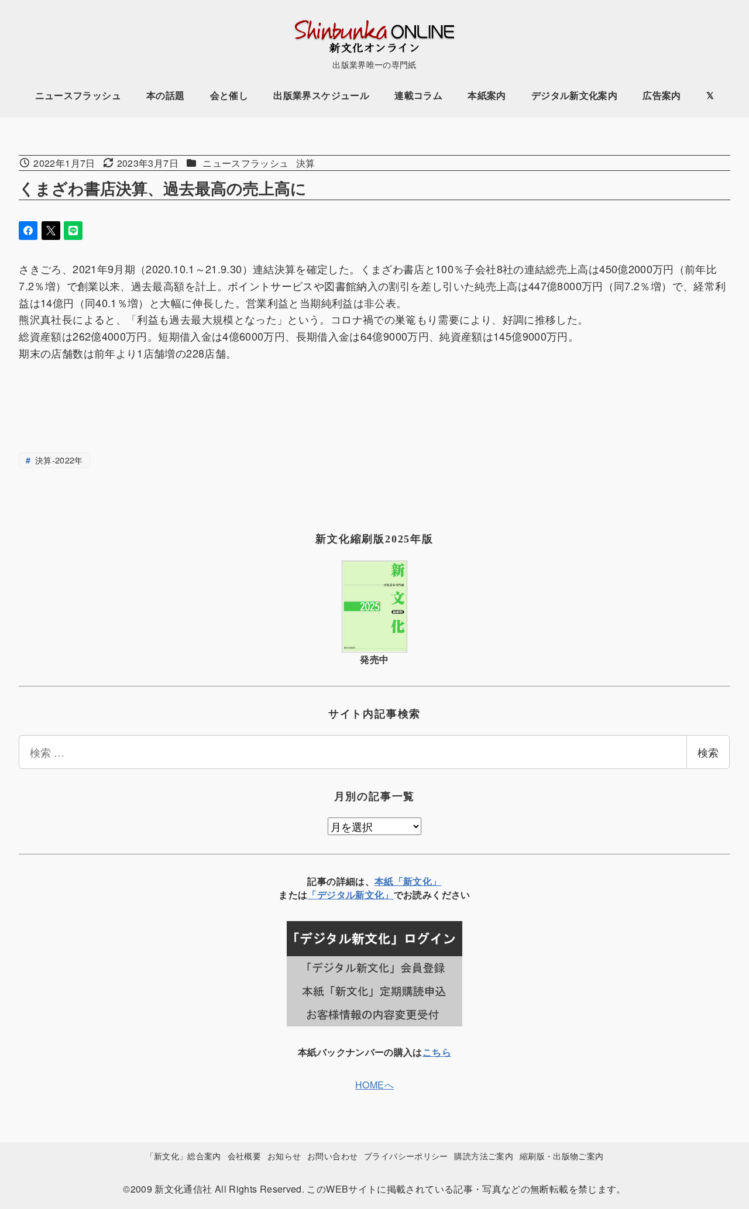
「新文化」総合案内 (183, 1155)
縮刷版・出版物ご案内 (562, 1155)
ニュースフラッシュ (245, 163)
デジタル (336, 894)
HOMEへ (374, 1084)
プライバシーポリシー (406, 1155)
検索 (708, 752)
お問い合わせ (332, 1155)
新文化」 (374, 894)
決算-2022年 (58, 460)
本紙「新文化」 (408, 881)
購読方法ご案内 (483, 1155)
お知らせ (284, 1155)
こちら (436, 1052)
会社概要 (244, 1155)
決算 (305, 163)
